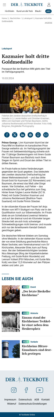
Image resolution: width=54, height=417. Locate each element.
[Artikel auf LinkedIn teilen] (22, 135)
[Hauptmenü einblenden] (5, 4)
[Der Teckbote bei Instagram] (13, 389)
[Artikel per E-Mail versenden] (46, 135)
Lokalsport (28, 18)
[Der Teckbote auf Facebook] (26, 389)
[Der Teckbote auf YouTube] (39, 389)
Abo (48, 11)
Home (4, 18)
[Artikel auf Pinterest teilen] (30, 135)
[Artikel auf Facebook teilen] (7, 135)
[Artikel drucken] (38, 135)
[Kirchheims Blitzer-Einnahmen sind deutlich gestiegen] (11, 348)
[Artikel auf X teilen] (14, 135)
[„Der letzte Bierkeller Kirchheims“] (11, 294)
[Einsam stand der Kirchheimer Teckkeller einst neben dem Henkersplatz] (11, 321)
